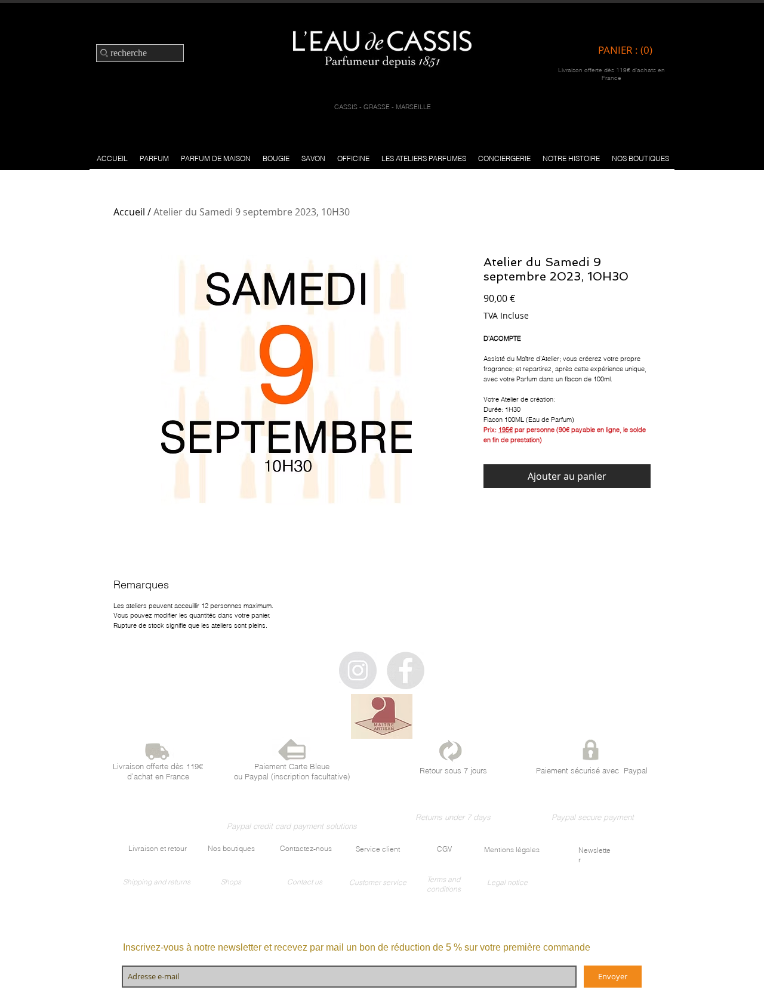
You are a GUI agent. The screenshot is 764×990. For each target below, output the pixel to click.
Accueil (129, 211)
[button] (154, 158)
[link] (628, 50)
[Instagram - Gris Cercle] (358, 670)
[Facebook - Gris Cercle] (405, 670)
